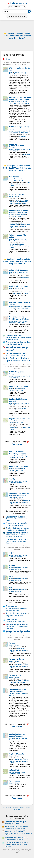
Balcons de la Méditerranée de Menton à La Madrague (20, 98)
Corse (16, 272)
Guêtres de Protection (16, 539)
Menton (27, 74)
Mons (16, 290)
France (11, 72)
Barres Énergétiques (15, 347)
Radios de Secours (14, 528)
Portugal (11, 694)
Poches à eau (12, 619)
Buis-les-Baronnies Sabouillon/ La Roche (17, 453)
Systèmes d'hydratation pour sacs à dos (16, 621)
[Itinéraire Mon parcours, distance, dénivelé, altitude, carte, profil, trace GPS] (5, 784)
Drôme (11, 405)
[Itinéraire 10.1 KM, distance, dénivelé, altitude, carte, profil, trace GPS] (5, 557)
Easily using (17, 35)
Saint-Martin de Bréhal (15, 482)
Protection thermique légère (15, 525)
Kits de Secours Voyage (17, 613)
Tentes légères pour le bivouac (16, 355)
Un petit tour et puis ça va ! (20, 419)
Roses (18, 774)
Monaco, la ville (15, 675)
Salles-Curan (12, 216)
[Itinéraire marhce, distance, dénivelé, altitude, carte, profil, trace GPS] (5, 569)
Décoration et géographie (14, 344)
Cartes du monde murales (18, 342)
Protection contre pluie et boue (16, 609)
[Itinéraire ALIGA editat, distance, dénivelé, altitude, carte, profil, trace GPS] (5, 773)
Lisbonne (17, 694)
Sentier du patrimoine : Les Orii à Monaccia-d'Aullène (20, 318)
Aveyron (23, 215)
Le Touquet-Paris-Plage (20, 132)
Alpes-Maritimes (18, 74)
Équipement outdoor (15, 517)
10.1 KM (11, 553)
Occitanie (17, 215)
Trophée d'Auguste (16, 754)
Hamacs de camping (14, 822)
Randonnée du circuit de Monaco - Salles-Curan (18, 211)
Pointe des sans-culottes (19, 493)
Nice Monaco (14, 177)
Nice (26, 180)
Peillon (27, 241)
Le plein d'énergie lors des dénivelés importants (17, 348)
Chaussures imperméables (12, 607)
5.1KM (11, 576)
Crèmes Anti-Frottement (16, 842)
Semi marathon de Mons (18, 286)
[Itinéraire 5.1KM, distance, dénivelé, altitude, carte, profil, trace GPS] (5, 580)
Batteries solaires (13, 837)
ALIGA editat (14, 770)
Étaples (15, 151)
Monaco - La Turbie (16, 194)
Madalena (11, 695)
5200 (11, 587)
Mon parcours (14, 781)
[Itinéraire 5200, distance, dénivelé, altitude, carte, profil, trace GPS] (5, 591)
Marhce (12, 566)
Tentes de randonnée (16, 353)
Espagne (11, 772)
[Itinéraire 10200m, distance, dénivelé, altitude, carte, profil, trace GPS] (5, 484)
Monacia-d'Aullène (14, 274)
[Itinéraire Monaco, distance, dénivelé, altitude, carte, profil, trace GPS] (5, 649)
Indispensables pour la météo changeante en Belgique (15, 535)
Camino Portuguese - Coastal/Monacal (17, 690)
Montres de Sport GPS (15, 831)
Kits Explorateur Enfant (17, 358)
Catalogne (18, 772)
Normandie (17, 481)
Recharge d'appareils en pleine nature (17, 839)
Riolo (22, 322)
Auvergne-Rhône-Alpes (21, 403)
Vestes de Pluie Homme (17, 533)
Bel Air (19, 216)
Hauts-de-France (19, 131)
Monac (21, 290)
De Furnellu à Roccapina (18, 270)
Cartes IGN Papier (14, 335)
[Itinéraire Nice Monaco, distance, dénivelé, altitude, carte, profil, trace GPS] (5, 184)
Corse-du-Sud (23, 272)
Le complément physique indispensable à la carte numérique (18, 337)
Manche (24, 481)
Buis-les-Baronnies (20, 405)
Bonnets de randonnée (16, 523)
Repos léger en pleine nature (17, 823)
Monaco (11, 196)
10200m (12, 479)
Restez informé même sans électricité (17, 529)
